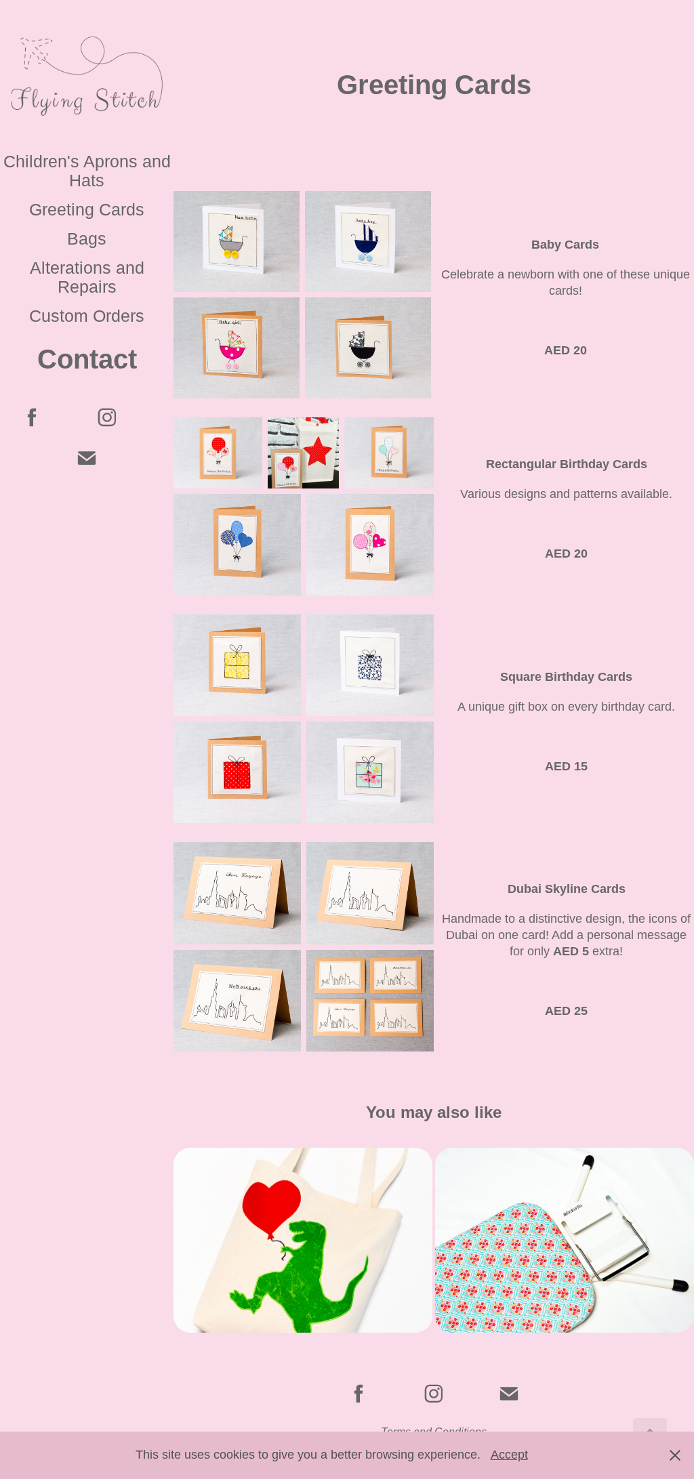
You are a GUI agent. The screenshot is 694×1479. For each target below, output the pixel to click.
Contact (87, 359)
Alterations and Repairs (87, 277)
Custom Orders (86, 315)
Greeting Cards (86, 209)
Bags (86, 238)
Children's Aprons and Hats (87, 171)
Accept (509, 1454)
